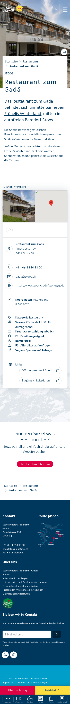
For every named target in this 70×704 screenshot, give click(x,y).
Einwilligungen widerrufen (16, 593)
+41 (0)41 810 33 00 (29, 267)
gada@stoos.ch (26, 276)
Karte (10, 552)
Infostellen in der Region (15, 578)
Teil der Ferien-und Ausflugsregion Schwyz (25, 582)
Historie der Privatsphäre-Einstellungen (23, 589)
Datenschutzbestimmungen (33, 682)
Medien (6, 574)
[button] (40, 370)
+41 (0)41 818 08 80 (14, 545)
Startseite (11, 61)
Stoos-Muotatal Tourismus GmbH (20, 570)
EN (55, 9)
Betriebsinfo (52, 690)
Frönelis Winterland (22, 113)
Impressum (8, 682)
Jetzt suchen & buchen (35, 464)
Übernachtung (17, 690)
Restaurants (30, 61)
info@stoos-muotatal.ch (15, 549)
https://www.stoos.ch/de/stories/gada (40, 285)
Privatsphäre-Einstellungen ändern (20, 586)
